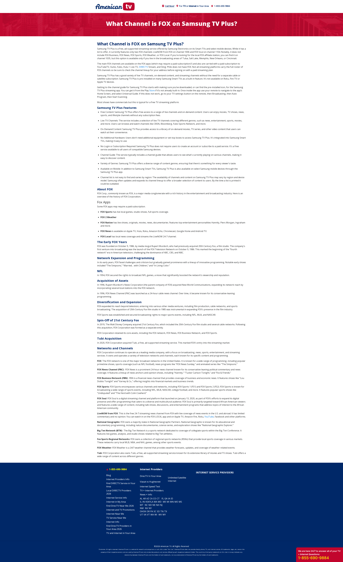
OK (144, 511)
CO (154, 498)
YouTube (209, 416)
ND (150, 505)
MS (180, 501)
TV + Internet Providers (152, 490)
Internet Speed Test (150, 486)
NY (150, 508)
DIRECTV (143, 66)
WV (160, 514)
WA (152, 514)
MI (168, 501)
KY (149, 501)
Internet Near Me (115, 513)
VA (145, 514)
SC (155, 511)
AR (144, 498)
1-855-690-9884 (222, 6)
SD (158, 511)
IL (141, 501)
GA (166, 498)
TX (165, 511)
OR (148, 511)
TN (162, 511)
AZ (147, 498)
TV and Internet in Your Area (120, 533)
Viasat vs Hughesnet (150, 481)
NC (146, 505)
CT (158, 498)
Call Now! (169, 6)
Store (152, 90)
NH (157, 505)
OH (141, 511)
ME (164, 501)
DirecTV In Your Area (150, 476)
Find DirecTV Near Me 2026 (120, 505)
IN (143, 501)
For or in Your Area (194, 6)
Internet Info (112, 521)
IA (169, 498)
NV (146, 508)
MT (141, 505)
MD (159, 501)
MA (155, 501)
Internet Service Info (116, 497)
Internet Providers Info (117, 479)
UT (141, 514)
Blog (108, 475)
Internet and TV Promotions (120, 509)
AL (141, 498)
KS (147, 501)
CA (151, 498)
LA (152, 501)
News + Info (146, 494)
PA (151, 511)
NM (142, 508)
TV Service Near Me (116, 517)
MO (176, 501)
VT (148, 514)
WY (164, 514)
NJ (161, 505)
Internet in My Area (116, 501)
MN (172, 501)
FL (163, 498)
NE (153, 505)
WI (155, 514)
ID (172, 498)
